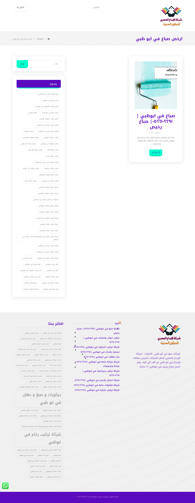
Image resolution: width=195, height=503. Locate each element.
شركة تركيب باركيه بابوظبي (49, 230)
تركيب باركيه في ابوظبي (49, 180)
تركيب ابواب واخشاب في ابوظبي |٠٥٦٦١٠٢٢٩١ (101, 340)
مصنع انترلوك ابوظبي (30, 289)
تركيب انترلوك (28, 131)
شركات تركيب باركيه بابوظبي (48, 205)
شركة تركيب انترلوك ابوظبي (48, 211)
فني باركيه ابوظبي (51, 276)
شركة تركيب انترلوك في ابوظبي (47, 218)
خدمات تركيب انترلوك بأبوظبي (48, 193)
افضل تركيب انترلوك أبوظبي (48, 118)
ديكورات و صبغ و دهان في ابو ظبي (45, 199)
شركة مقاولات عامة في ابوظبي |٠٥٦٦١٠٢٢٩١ (96, 385)
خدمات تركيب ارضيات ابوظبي (48, 187)
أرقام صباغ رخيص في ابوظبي (48, 94)
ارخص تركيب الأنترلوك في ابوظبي (46, 106)
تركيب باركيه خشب (52, 156)
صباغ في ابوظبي (52, 270)
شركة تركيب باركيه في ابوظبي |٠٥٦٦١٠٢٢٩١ (97, 390)
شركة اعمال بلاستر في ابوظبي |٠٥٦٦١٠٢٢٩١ (97, 380)
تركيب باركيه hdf (52, 149)
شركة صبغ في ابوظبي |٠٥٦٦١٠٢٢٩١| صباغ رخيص (98, 331)
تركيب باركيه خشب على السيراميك (46, 162)
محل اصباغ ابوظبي (30, 282)
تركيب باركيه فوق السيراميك (48, 174)
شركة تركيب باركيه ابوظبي (49, 224)
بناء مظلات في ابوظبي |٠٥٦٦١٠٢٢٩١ (101, 357)
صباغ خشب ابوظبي (52, 264)
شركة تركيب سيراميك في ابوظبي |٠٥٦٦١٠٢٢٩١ (101, 373)
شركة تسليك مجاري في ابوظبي (47, 251)
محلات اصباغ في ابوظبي (50, 282)
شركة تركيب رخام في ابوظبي (48, 245)
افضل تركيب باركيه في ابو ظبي (47, 125)
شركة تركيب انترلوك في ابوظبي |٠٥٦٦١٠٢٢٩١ (96, 347)
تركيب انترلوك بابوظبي (31, 137)
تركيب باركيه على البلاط (31, 168)
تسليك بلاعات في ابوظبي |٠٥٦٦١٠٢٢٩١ (100, 352)
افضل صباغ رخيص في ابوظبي (48, 131)
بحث (22, 64)
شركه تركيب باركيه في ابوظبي (47, 258)
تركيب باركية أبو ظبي (28, 143)
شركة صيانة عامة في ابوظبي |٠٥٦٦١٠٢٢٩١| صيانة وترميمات (97, 364)
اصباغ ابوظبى (32, 112)
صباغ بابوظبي (27, 258)
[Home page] (49, 39)
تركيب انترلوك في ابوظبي (49, 143)
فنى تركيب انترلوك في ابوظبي (31, 270)
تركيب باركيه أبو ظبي (35, 149)
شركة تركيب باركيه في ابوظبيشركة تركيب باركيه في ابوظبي (40, 238)
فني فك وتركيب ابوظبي (31, 276)
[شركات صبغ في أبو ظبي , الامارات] (171, 16)
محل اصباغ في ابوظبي (50, 289)
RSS (117, 324)
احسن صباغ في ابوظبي (50, 100)
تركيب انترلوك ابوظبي (51, 137)
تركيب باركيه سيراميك (51, 168)
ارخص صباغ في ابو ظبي (50, 112)
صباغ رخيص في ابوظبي (33, 264)
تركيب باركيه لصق (30, 180)
